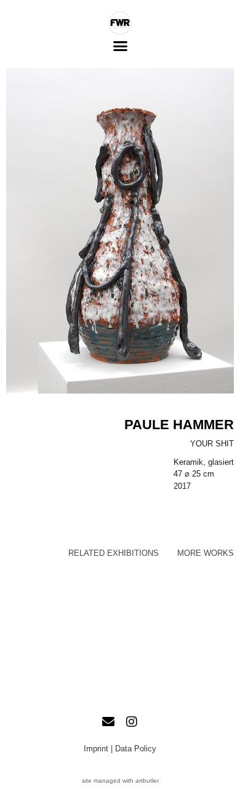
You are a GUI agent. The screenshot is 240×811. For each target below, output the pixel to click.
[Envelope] (108, 721)
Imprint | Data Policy (120, 748)
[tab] (113, 553)
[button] (120, 46)
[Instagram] (131, 721)
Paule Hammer (179, 424)
